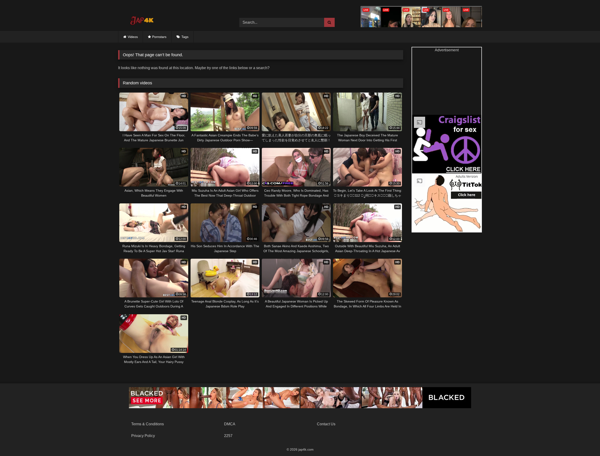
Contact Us (326, 424)
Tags (184, 37)
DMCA (229, 424)
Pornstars (159, 37)
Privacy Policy (143, 436)
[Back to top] (585, 442)
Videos (133, 37)
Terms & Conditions (147, 424)
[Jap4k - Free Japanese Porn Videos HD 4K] (141, 19)
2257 (228, 436)
